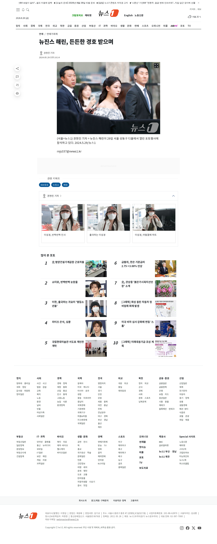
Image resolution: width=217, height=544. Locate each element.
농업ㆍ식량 (62, 401)
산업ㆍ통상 (62, 390)
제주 (100, 427)
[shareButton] (17, 68)
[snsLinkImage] (181, 527)
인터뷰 (101, 460)
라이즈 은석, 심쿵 (61, 322)
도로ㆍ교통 (82, 474)
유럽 (79, 394)
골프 (120, 463)
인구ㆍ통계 (62, 394)
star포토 (44, 184)
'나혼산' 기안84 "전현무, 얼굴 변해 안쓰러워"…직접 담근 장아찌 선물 (152, 2)
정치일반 (20, 394)
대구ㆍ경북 (103, 416)
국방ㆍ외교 (123, 383)
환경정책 (61, 405)
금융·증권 (164, 378)
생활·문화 (83, 436)
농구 (120, 460)
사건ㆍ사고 (41, 383)
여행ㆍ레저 (82, 467)
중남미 (80, 401)
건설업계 (20, 456)
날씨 (39, 405)
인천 (100, 394)
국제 (80, 378)
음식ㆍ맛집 (82, 485)
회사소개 (83, 500)
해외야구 (122, 445)
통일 (120, 387)
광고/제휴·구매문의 (99, 500)
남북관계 (142, 401)
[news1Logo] (28, 516)
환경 (39, 401)
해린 (65, 184)
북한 (141, 378)
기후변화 (81, 409)
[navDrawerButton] (18, 9)
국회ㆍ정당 (21, 387)
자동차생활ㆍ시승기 (86, 481)
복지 (39, 394)
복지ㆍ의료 (62, 442)
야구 (120, 442)
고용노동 (61, 398)
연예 (100, 436)
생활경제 (183, 405)
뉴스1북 (182, 460)
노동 (39, 398)
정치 (18, 378)
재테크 (162, 405)
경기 (100, 390)
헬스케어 (61, 449)
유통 (181, 401)
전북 (100, 409)
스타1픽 (182, 449)
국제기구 (81, 412)
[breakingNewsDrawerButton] (23, 9)
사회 (39, 378)
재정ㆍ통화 (62, 387)
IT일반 (40, 452)
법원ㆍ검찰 (41, 387)
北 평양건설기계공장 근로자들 (68, 262)
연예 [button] (41, 33)
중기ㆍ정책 (184, 398)
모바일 (40, 449)
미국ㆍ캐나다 (83, 387)
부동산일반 (21, 442)
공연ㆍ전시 (82, 442)
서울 (100, 387)
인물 (39, 409)
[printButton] (17, 93)
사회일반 (40, 416)
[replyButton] (17, 77)
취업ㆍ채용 (184, 420)
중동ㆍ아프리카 (84, 398)
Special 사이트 (187, 436)
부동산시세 (21, 452)
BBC (161, 442)
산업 (181, 378)
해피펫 (88, 15)
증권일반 (163, 398)
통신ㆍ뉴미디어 (43, 445)
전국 (100, 378)
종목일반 (122, 467)
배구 (120, 456)
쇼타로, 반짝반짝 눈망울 (65, 282)
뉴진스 (56, 184)
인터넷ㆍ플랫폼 (43, 442)
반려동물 (81, 478)
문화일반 (81, 456)
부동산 (19, 436)
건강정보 (81, 463)
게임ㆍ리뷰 (41, 460)
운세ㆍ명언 (82, 471)
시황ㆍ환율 (164, 401)
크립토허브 (77, 15)
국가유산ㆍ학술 (84, 452)
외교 (120, 378)
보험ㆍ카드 (164, 394)
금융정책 (163, 387)
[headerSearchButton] (27, 9)
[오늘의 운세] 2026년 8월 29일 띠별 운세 (63, 2)
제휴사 (162, 436)
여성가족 (40, 412)
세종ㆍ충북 (103, 401)
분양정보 (20, 449)
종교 (79, 449)
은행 (161, 390)
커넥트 (192, 9)
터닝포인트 (184, 456)
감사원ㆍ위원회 (23, 390)
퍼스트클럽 (184, 463)
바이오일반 (62, 452)
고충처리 (134, 500)
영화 (100, 449)
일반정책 (20, 445)
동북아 (80, 383)
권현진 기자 (49, 53)
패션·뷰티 (183, 409)
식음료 (182, 412)
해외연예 (102, 456)
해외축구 (122, 452)
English (128, 15)
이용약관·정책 (119, 500)
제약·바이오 (62, 445)
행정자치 (102, 383)
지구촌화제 (82, 420)
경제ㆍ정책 (62, 383)
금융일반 (163, 383)
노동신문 (139, 15)
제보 (199, 9)
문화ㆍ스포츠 (144, 398)
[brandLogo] (108, 13)
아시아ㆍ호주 (83, 390)
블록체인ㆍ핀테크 (166, 409)
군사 (140, 387)
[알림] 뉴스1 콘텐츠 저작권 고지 (101, 2)
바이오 (60, 436)
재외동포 (122, 390)
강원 (100, 398)
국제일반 (81, 423)
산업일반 (183, 383)
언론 (79, 460)
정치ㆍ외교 (143, 383)
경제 (59, 378)
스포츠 (121, 436)
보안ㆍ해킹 (41, 456)
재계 (181, 387)
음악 (100, 452)
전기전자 (183, 390)
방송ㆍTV (102, 445)
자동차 (182, 394)
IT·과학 (41, 436)
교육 (39, 390)
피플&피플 (82, 416)
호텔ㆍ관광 (184, 416)
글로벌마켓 (164, 445)
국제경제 (81, 405)
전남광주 (102, 412)
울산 (100, 423)
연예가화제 (102, 442)
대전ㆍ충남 (103, 405)
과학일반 (40, 463)
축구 (120, 449)
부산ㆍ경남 (103, 420)
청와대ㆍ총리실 (23, 383)
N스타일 (101, 463)
